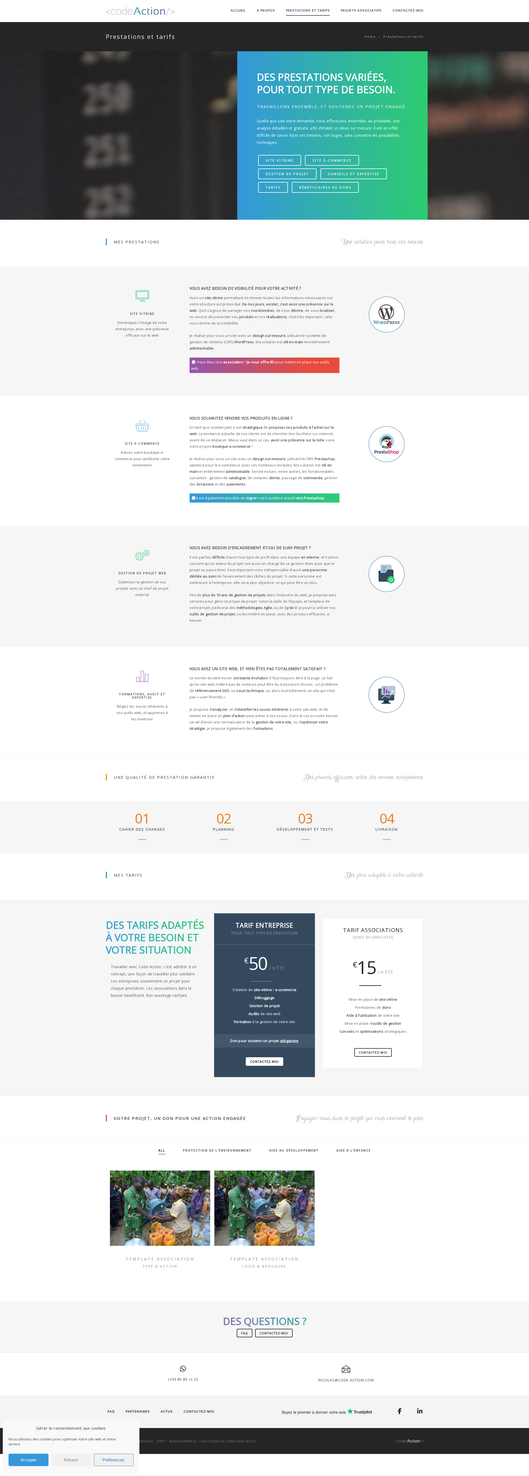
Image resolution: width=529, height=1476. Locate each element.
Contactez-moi (408, 10)
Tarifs (273, 187)
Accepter (28, 1460)
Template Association (160, 1259)
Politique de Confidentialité (228, 1441)
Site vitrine (280, 160)
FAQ (244, 1333)
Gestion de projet (287, 174)
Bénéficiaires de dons (325, 187)
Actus (167, 1411)
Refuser (71, 1460)
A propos (266, 10)
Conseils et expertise (353, 174)
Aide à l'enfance (353, 1150)
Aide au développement (294, 1150)
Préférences (113, 1460)
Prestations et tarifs (308, 10)
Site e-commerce (332, 160)
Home (370, 36)
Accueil (238, 10)
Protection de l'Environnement (217, 1150)
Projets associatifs (361, 10)
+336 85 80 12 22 (183, 1379)
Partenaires (138, 1411)
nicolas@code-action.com (346, 1380)
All (161, 1150)
